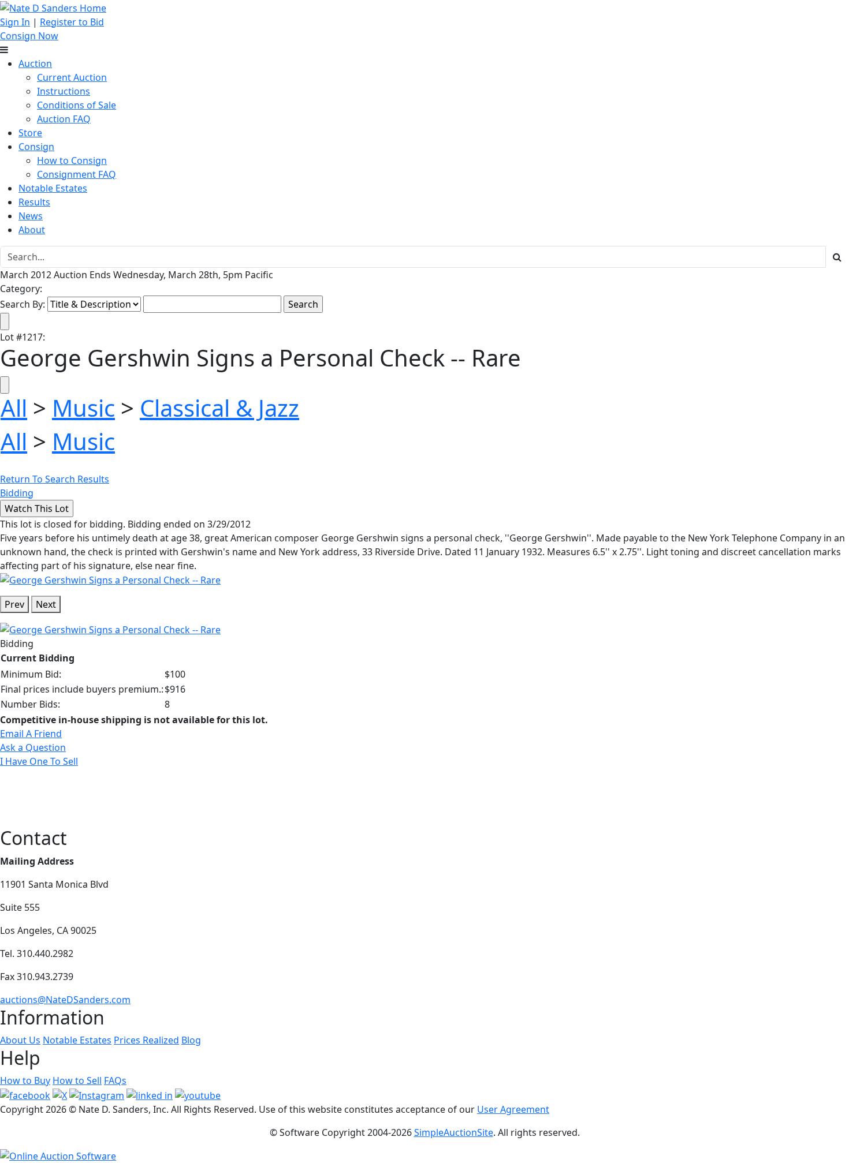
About (31, 229)
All (14, 408)
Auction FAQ (64, 119)
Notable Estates (52, 188)
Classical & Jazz (219, 408)
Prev (14, 604)
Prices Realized (146, 1040)
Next (46, 604)
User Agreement (513, 1109)
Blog (191, 1040)
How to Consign (72, 160)
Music (83, 408)
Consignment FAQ (76, 174)
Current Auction (72, 77)
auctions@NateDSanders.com (65, 999)
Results (34, 202)
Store (30, 132)
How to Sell (77, 1080)
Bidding (16, 493)
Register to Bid (72, 22)
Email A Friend (31, 733)
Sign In (15, 22)
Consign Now (29, 35)
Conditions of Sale (76, 105)
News (30, 216)
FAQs (115, 1080)
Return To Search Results (54, 479)
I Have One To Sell (39, 761)
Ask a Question (33, 747)
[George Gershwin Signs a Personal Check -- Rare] (110, 579)
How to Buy (25, 1080)
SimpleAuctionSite (453, 1132)
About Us (20, 1040)
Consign (36, 146)
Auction (35, 63)
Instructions (63, 91)
